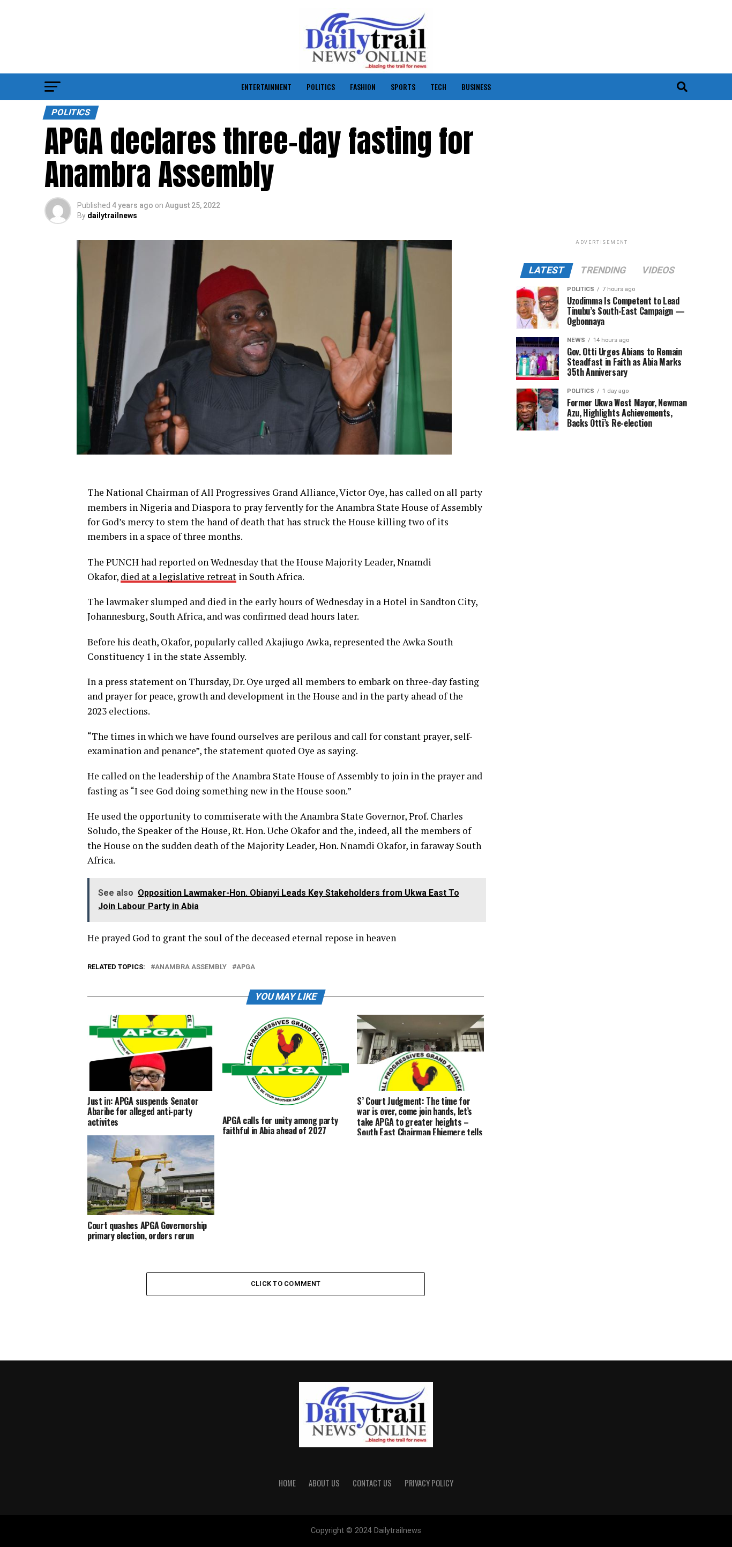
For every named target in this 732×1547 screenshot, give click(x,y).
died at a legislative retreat (178, 576)
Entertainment (266, 86)
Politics (321, 86)
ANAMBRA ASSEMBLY (191, 967)
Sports (403, 86)
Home (287, 1483)
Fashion (363, 86)
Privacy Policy (429, 1483)
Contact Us (372, 1483)
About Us (324, 1483)
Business (476, 86)
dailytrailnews (112, 215)
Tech (438, 86)
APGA (245, 967)
